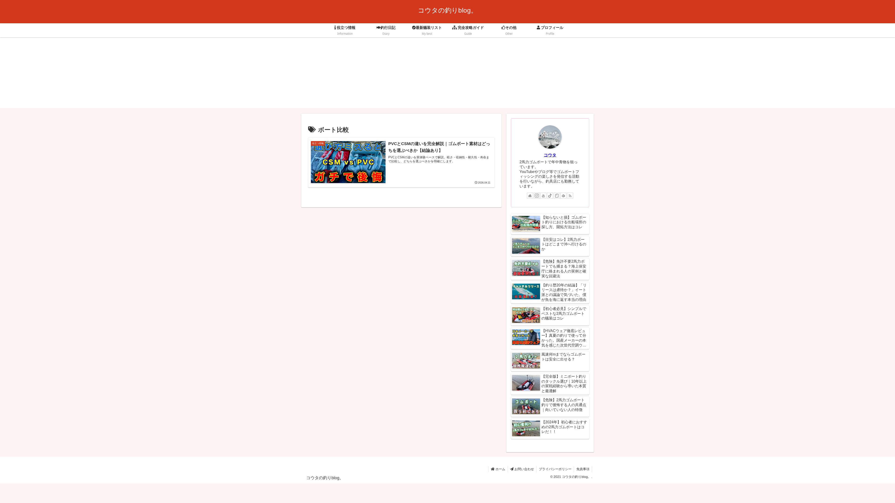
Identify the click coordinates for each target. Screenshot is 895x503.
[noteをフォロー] (557, 196)
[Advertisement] (447, 75)
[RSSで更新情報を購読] (570, 196)
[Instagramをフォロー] (537, 196)
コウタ (550, 155)
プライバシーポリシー (555, 469)
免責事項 (582, 469)
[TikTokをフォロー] (550, 196)
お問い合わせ (523, 469)
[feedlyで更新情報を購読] (563, 196)
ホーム (500, 469)
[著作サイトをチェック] (530, 196)
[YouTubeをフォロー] (543, 196)
